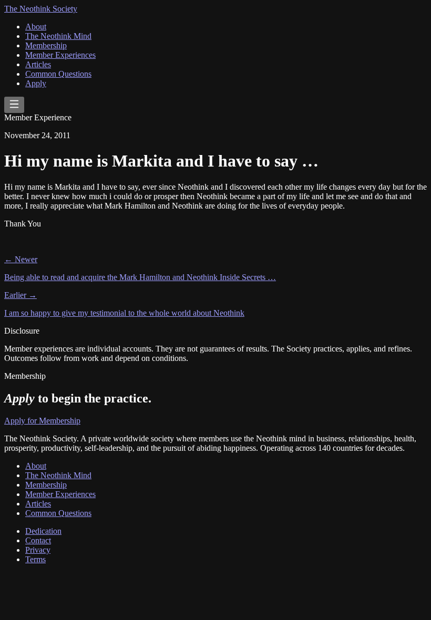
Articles (38, 64)
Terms (35, 559)
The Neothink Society (40, 8)
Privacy (37, 549)
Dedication (43, 530)
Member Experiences (60, 54)
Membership (46, 45)
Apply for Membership (42, 420)
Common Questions (58, 73)
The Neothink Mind (58, 36)
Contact (38, 540)
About (35, 26)
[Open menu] (14, 105)
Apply (35, 83)
